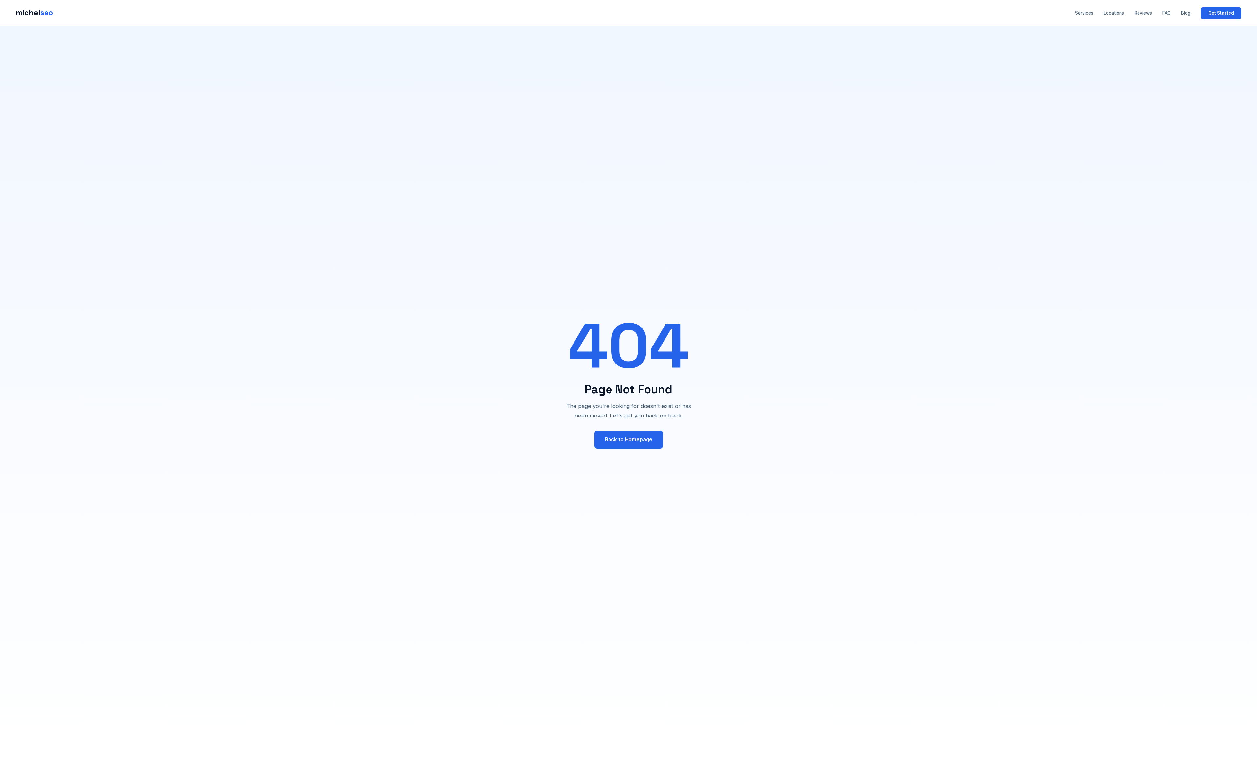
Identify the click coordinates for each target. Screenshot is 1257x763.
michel (34, 13)
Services (1084, 13)
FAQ (1166, 13)
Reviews (1143, 13)
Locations (1114, 13)
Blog (1185, 13)
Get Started (1221, 13)
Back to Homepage (628, 439)
